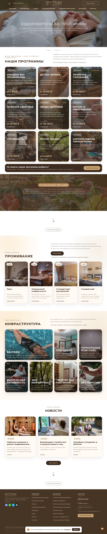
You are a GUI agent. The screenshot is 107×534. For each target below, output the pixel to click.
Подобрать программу (91, 168)
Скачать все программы (53, 229)
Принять (76, 529)
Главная (49, 50)
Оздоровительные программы (40, 497)
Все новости (53, 463)
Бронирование (90, 3)
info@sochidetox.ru (83, 503)
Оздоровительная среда (67, 8)
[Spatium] (17, 494)
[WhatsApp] (9, 505)
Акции (33, 513)
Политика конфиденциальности (62, 497)
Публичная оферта (58, 513)
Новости (34, 517)
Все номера (57, 253)
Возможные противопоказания (61, 504)
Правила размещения (59, 500)
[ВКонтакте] (6, 505)
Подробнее (53, 199)
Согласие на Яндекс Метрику (61, 520)
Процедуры (82, 8)
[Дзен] (16, 505)
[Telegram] (13, 505)
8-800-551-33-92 (83, 499)
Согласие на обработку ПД (60, 517)
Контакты (93, 8)
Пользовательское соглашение (61, 507)
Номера (35, 8)
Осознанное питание (48, 8)
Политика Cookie (57, 510)
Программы (12, 8)
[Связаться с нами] (102, 528)
